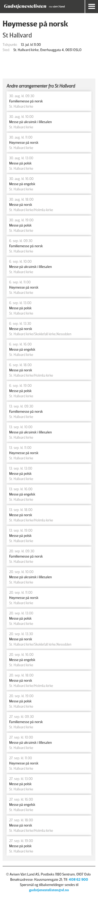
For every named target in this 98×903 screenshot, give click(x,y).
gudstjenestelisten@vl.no (49, 890)
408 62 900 (78, 879)
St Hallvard (17, 35)
